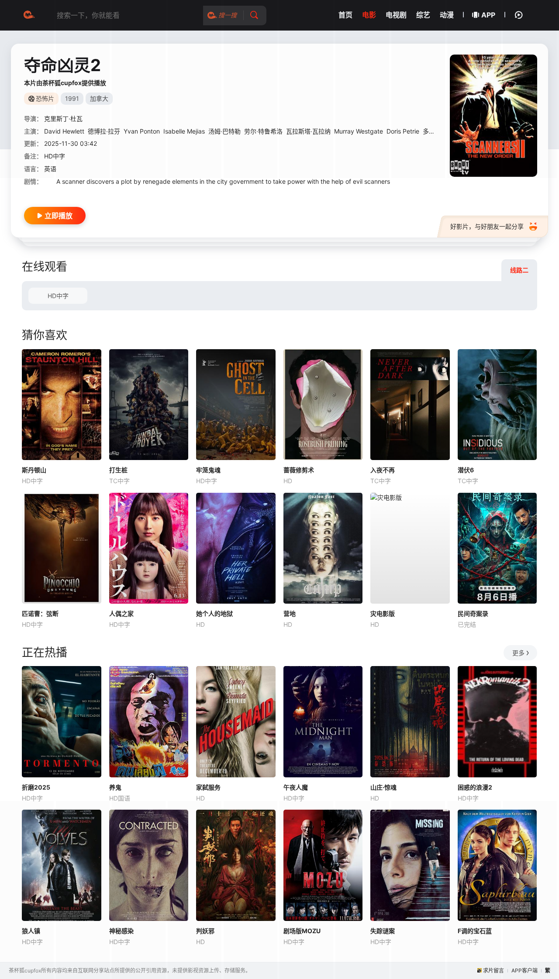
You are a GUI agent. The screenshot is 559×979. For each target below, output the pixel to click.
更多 (518, 652)
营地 (289, 613)
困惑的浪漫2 (475, 787)
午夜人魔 (295, 787)
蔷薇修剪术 (298, 470)
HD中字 (58, 295)
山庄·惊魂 (383, 787)
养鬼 (115, 787)
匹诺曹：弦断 (40, 613)
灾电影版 (382, 613)
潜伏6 (466, 470)
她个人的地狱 (214, 613)
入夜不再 (382, 470)
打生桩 (118, 470)
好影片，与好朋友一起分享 (487, 226)
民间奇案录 (473, 613)
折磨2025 (36, 787)
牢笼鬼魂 (208, 470)
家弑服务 (208, 787)
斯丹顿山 (34, 470)
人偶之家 (121, 613)
